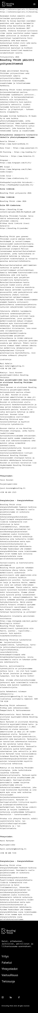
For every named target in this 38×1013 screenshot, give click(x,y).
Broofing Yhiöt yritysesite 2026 (15, 193)
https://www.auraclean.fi (25, 148)
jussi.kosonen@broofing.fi (12, 488)
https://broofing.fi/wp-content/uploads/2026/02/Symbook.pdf (17, 211)
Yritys (5, 956)
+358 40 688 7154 (8, 853)
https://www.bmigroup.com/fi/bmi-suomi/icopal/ (16, 170)
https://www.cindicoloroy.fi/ (14, 178)
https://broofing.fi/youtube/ (14, 228)
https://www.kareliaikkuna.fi (14, 144)
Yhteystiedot (10, 969)
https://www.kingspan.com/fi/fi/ (15, 163)
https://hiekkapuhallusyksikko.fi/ (16, 185)
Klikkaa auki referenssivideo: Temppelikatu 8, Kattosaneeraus (15, 709)
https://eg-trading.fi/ (25, 152)
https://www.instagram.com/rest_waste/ (18, 621)
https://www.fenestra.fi (22, 156)
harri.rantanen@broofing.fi (13, 849)
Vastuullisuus (10, 975)
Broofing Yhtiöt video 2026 (13, 201)
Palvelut (7, 962)
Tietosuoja (8, 981)
